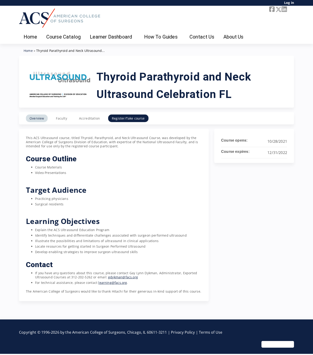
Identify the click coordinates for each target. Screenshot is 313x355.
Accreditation (89, 118)
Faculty (61, 118)
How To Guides (161, 37)
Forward (290, 9)
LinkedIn (284, 9)
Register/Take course (128, 118)
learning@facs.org (112, 282)
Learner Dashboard (111, 37)
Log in (289, 3)
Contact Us (201, 37)
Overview (37, 118)
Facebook (271, 9)
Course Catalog (63, 37)
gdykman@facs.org (123, 277)
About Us (233, 37)
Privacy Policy (183, 332)
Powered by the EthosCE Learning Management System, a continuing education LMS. (277, 344)
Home (30, 37)
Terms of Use (210, 332)
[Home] (59, 18)
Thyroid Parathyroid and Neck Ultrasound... (70, 50)
